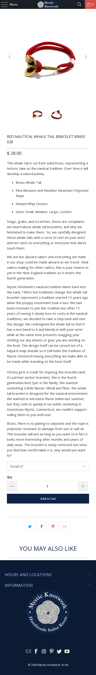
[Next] (85, 57)
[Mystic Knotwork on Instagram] (44, 651)
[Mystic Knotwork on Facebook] (36, 651)
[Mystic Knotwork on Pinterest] (51, 651)
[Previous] (10, 57)
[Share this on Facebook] (41, 526)
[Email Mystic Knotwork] (28, 651)
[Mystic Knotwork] (48, 4)
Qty (9, 477)
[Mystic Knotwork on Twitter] (59, 651)
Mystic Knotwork (49, 665)
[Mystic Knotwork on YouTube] (67, 651)
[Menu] (2, 4)
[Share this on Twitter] (30, 526)
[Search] (79, 4)
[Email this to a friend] (65, 526)
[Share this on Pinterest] (53, 526)
